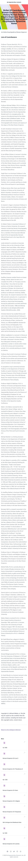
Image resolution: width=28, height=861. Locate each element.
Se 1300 (5, 833)
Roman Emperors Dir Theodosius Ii (13, 769)
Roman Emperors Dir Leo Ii (10, 758)
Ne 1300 (5, 779)
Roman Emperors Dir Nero (10, 790)
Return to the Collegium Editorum (11, 730)
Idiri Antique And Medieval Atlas (12, 822)
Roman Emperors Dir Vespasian (12, 811)
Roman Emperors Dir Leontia (11, 844)
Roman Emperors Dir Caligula (11, 801)
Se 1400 (5, 747)
